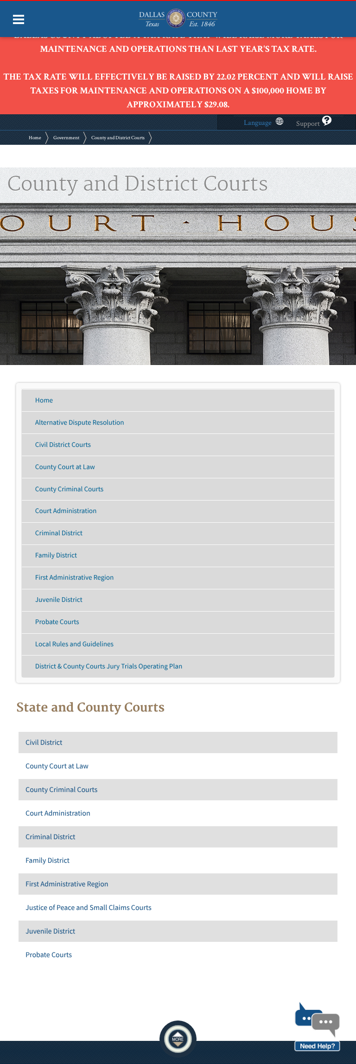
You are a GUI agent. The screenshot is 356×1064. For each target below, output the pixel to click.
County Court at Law (65, 467)
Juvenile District (59, 599)
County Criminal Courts (69, 489)
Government (66, 138)
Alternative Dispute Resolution (79, 422)
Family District (56, 555)
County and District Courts (118, 138)
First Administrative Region (74, 577)
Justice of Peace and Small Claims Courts (88, 907)
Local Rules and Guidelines (74, 644)
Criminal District (59, 533)
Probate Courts (57, 622)
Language (258, 123)
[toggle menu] (18, 19)
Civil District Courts (63, 444)
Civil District (43, 742)
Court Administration (66, 511)
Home (35, 138)
